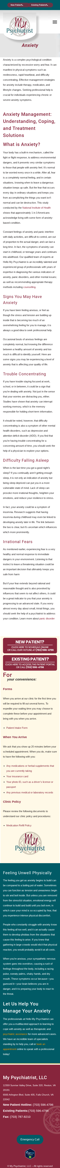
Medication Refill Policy (19, 825)
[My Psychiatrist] (19, 25)
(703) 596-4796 (43, 1104)
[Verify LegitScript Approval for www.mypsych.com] (30, 1154)
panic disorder (47, 618)
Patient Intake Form (17, 727)
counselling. (29, 287)
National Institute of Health (36, 207)
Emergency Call (30, 1139)
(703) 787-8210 (20, 1116)
